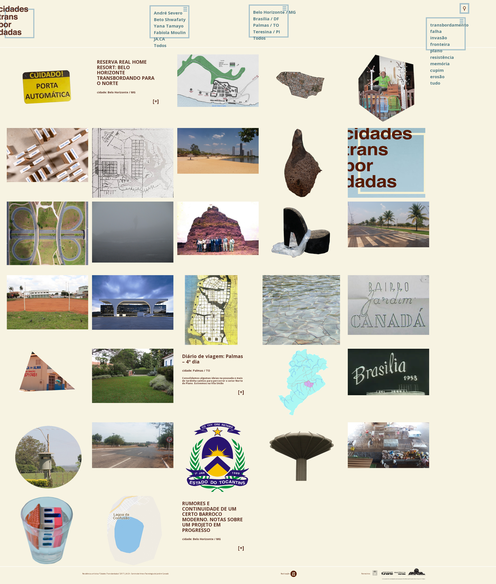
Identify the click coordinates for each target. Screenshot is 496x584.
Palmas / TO (266, 25)
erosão (437, 76)
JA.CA (159, 39)
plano (436, 50)
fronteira (440, 44)
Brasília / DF (266, 18)
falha (436, 31)
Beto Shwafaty (170, 19)
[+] (156, 101)
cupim (437, 70)
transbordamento (449, 25)
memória (440, 63)
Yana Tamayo (168, 26)
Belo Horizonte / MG (274, 12)
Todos (259, 38)
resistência (442, 57)
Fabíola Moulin (170, 32)
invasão (438, 37)
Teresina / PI (266, 31)
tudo (435, 83)
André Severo (168, 13)
